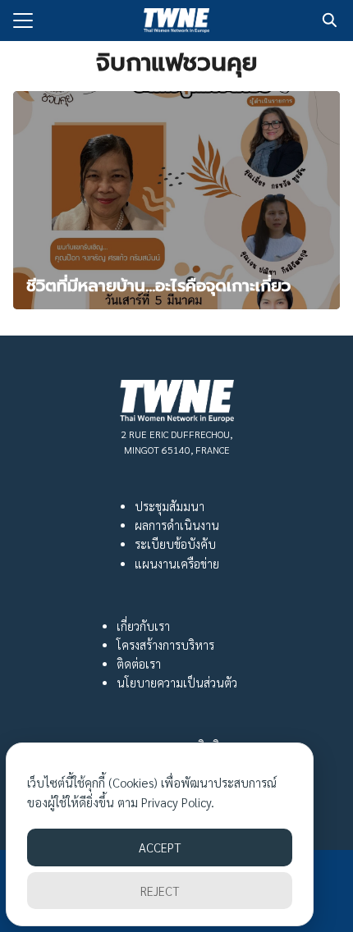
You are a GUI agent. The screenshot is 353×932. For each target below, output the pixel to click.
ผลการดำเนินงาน (177, 525)
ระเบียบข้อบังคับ (175, 544)
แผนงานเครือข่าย (177, 563)
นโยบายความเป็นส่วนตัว (177, 682)
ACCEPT (160, 847)
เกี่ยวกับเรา (143, 626)
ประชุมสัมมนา (169, 506)
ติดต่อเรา (139, 663)
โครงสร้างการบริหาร (165, 644)
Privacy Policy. (177, 802)
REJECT (159, 890)
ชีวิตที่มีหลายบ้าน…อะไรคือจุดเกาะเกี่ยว (158, 285)
